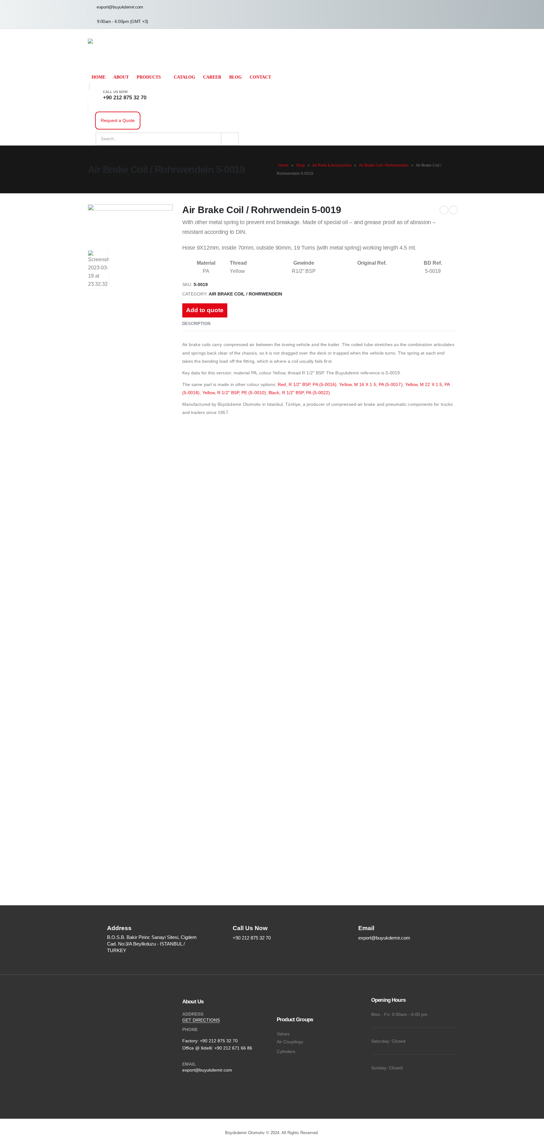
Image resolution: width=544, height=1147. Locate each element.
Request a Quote (118, 120)
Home (98, 77)
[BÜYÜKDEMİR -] (107, 50)
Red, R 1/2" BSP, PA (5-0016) (307, 384)
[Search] (229, 139)
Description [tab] (196, 323)
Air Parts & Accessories (332, 165)
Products (149, 77)
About (121, 77)
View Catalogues (99, 689)
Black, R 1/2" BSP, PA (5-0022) (299, 392)
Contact (260, 77)
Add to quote (205, 310)
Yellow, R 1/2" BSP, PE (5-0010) (234, 392)
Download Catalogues (214, 689)
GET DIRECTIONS (201, 1020)
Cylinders (286, 1051)
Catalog (184, 77)
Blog (235, 77)
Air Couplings (290, 1041)
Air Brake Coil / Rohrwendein (384, 165)
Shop (300, 165)
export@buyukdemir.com (207, 1070)
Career (212, 77)
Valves (283, 1033)
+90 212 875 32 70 (219, 1040)
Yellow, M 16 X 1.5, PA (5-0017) (370, 384)
